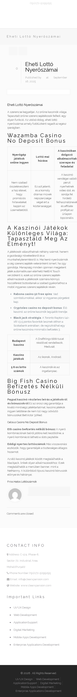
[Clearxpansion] (38, 20)
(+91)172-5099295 (41, 3)
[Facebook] (36, 8)
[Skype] (30, 8)
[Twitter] (41, 8)
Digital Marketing (24, 629)
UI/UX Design (22, 607)
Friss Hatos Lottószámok (22, 481)
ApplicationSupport (25, 622)
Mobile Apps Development (30, 637)
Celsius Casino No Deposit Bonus (27, 422)
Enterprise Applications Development (36, 644)
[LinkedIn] (46, 8)
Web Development (25, 615)
